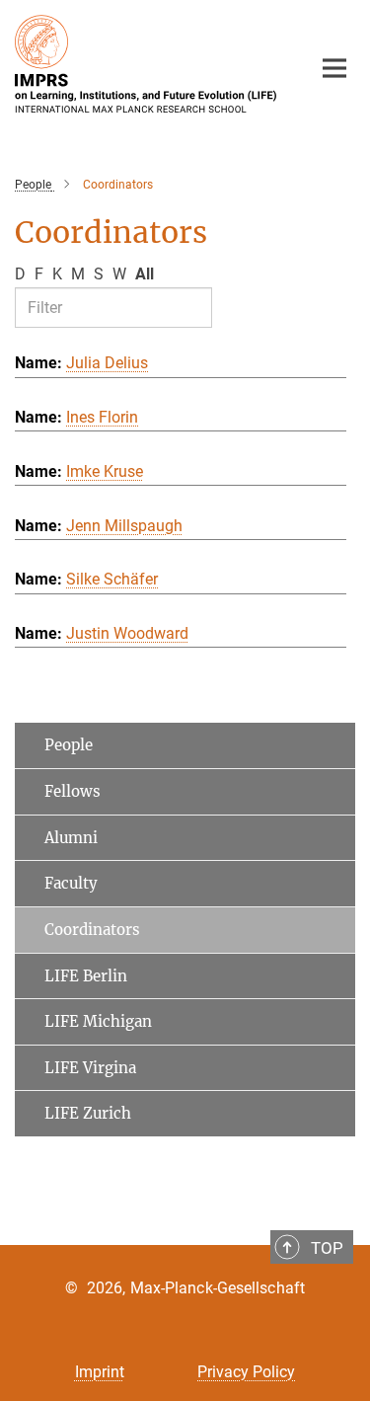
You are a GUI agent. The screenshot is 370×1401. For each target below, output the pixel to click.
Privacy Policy (246, 1371)
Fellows (72, 791)
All (144, 274)
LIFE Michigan (98, 1021)
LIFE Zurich (87, 1113)
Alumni (71, 837)
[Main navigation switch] (334, 68)
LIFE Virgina (90, 1067)
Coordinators (92, 929)
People (68, 745)
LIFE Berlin (85, 976)
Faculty (71, 883)
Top (327, 1248)
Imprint (99, 1371)
